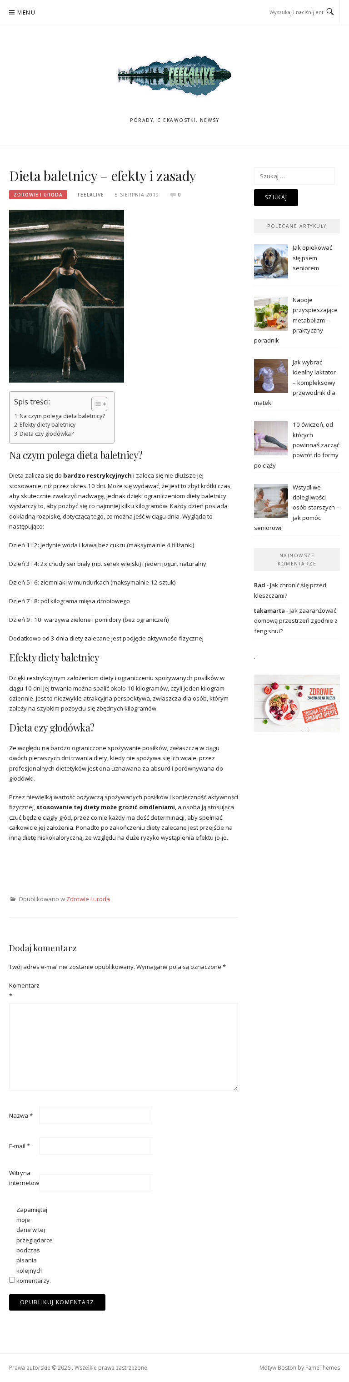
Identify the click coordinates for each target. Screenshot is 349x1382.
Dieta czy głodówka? (47, 434)
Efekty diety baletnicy (47, 425)
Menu (26, 12)
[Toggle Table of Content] (95, 404)
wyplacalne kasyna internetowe (53, 877)
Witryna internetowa (23, 1178)
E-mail (19, 1146)
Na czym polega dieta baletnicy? (62, 416)
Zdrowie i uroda (38, 195)
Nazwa (21, 1115)
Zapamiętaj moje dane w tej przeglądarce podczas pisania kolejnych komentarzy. (30, 1245)
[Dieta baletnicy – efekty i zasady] (66, 296)
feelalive (91, 195)
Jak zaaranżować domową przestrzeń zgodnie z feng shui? (296, 620)
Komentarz (23, 990)
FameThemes (322, 1368)
